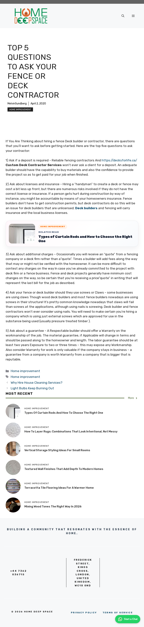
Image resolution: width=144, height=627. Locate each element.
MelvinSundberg (17, 103)
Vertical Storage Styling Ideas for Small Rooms (57, 450)
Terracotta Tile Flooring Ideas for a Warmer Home (59, 487)
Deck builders (86, 208)
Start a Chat (130, 619)
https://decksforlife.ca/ (119, 160)
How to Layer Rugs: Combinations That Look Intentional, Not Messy (71, 431)
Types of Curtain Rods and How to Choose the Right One (85, 239)
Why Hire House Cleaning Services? (36, 382)
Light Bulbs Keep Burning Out (32, 388)
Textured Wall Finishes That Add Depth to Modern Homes (63, 469)
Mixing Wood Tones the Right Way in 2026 (53, 506)
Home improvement (20, 109)
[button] (123, 16)
